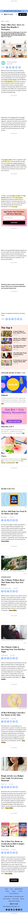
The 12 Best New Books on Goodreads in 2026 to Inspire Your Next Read (12, 843)
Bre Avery (5, 517)
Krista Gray (5, 655)
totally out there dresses (10, 79)
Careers (14, 891)
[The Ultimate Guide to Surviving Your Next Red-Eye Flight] (14, 632)
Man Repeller (9, 81)
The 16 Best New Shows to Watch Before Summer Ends (20, 353)
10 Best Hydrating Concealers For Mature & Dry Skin (13, 713)
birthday (7, 165)
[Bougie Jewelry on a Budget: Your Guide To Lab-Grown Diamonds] (14, 764)
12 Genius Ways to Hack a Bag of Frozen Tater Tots (19, 332)
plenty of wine (18, 163)
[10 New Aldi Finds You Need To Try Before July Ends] (14, 500)
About (6, 889)
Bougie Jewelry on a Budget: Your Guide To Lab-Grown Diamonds (12, 778)
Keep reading (5, 541)
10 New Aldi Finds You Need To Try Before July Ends (14, 512)
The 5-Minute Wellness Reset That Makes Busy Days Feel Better (12, 582)
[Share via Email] (16, 67)
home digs (14, 206)
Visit (2, 403)
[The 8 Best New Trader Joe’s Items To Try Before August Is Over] (6, 348)
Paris (2, 121)
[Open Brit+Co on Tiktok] (19, 910)
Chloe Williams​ (6, 849)
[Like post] (21, 319)
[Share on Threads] (19, 67)
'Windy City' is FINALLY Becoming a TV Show (20, 339)
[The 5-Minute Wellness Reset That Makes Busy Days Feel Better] (14, 563)
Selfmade (4, 395)
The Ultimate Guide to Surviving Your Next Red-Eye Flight (13, 649)
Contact (20, 891)
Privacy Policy (15, 898)
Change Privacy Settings (14, 901)
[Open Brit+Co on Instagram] (11, 910)
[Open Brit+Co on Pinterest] (9, 910)
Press (11, 889)
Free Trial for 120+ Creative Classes (12, 11)
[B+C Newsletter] (14, 416)
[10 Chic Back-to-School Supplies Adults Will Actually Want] (6, 363)
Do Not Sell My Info (14, 893)
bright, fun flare (15, 195)
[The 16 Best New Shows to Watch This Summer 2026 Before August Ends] (6, 355)
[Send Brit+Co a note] (21, 910)
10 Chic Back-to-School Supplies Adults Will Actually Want (20, 361)
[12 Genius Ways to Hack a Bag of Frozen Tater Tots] (6, 334)
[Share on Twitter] (13, 67)
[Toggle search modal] (16, 14)
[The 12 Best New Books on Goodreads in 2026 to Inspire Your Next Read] (14, 830)
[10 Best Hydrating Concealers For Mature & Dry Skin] (14, 701)
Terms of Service (7, 898)
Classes (3, 456)
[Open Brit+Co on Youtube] (14, 910)
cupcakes (12, 165)
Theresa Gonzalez (7, 588)
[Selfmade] (14, 384)
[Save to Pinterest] (10, 67)
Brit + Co (5, 784)
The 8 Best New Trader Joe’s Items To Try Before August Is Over (19, 346)
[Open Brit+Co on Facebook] (6, 910)
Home (2, 21)
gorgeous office (7, 159)
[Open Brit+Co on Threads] (16, 910)
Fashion (7, 21)
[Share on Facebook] (7, 67)
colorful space (19, 197)
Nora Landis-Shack (12, 62)
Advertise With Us (19, 889)
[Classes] (14, 445)
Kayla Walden (6, 718)
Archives (22, 898)
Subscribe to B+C (7, 427)
